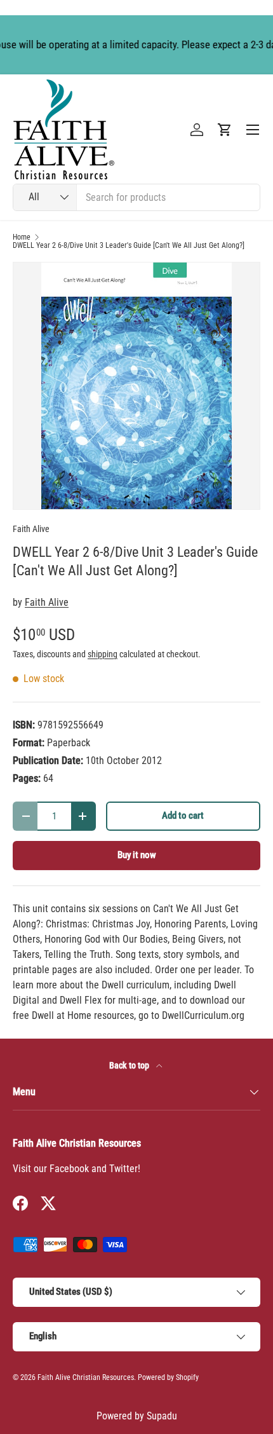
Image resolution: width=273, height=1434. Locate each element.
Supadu (162, 1416)
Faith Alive (31, 529)
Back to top (130, 1065)
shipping (102, 654)
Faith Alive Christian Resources (85, 1377)
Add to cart (183, 815)
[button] (225, 130)
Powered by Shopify (168, 1377)
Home (21, 237)
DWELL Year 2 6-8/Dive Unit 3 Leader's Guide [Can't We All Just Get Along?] (128, 245)
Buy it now (136, 855)
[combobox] (136, 197)
